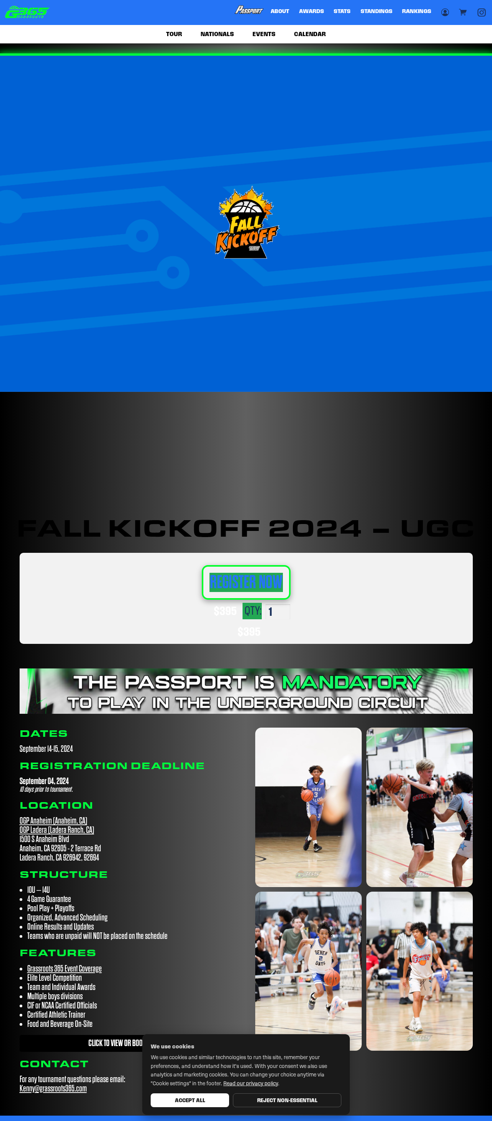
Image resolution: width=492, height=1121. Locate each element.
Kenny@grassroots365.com (53, 1088)
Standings (376, 11)
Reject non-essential (287, 1100)
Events (264, 34)
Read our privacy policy (250, 1083)
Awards (311, 11)
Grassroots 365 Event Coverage (64, 968)
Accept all (190, 1100)
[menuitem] (249, 12)
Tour (174, 34)
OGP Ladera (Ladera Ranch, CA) (57, 830)
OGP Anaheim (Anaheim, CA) (53, 821)
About (280, 11)
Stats (342, 11)
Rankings (416, 11)
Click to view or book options (128, 1043)
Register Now (246, 582)
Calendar (310, 34)
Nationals (217, 34)
